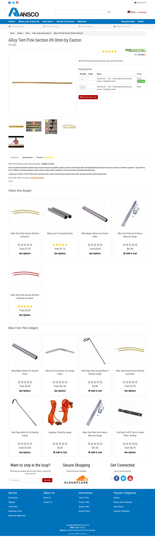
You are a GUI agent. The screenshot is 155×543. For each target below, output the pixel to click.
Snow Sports (48, 21)
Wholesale (82, 21)
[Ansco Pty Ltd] (23, 12)
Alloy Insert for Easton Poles (60, 233)
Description (14, 157)
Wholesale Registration (17, 515)
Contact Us (48, 502)
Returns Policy (84, 506)
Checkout (142, 12)
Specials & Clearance (65, 21)
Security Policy (84, 511)
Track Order (12, 506)
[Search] (109, 12)
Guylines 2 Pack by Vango (60, 432)
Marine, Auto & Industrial (29, 21)
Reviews (40, 157)
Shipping (11, 502)
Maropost (84, 534)
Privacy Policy (84, 502)
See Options (25, 253)
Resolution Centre (15, 511)
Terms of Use (84, 498)
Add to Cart (131, 253)
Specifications (28, 157)
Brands (141, 21)
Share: (136, 55)
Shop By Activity (128, 21)
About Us (47, 498)
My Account (13, 498)
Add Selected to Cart (89, 97)
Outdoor (11, 21)
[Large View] (16, 127)
